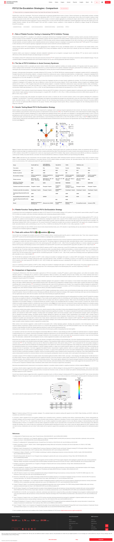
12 (86, 116)
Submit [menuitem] (107, 2)
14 (94, 244)
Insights (81, 2)
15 (33, 253)
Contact (70, 527)
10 (58, 111)
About (87, 2)
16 (20, 261)
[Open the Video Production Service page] (106, 525)
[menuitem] (102, 2)
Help (70, 525)
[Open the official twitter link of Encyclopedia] (26, 529)
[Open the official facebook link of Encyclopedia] (35, 529)
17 (88, 266)
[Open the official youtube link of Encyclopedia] (32, 529)
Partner (70, 528)
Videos (56, 2)
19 (82, 317)
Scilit (92, 525)
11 (60, 111)
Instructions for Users (73, 523)
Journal (68, 2)
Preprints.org (94, 523)
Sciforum (93, 519)
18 (32, 283)
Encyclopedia (94, 528)
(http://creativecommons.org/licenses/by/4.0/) (71, 510)
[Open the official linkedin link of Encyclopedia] (29, 529)
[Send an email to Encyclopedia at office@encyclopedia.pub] (23, 529)
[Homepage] (5, 2)
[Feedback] (106, 529)
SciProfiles (93, 527)
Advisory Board (72, 521)
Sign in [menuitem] (97, 2)
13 (83, 223)
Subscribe (16, 528)
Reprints (75, 2)
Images (62, 2)
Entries (50, 2)
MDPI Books (93, 521)
